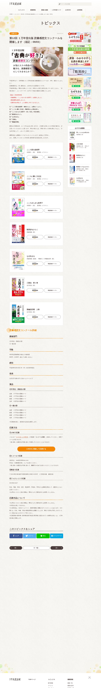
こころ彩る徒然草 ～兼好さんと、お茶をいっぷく (26, 106)
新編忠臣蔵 (15, 122)
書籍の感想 (44, 10)
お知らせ (14, 33)
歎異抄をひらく (16, 114)
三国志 (14, 119)
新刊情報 (50, 683)
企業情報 (79, 10)
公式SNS (68, 10)
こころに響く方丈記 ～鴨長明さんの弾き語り (25, 109)
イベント (50, 685)
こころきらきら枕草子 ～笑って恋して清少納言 (25, 111)
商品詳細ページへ (52, 157)
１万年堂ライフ (56, 10)
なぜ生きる (15, 117)
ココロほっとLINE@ (22, 437)
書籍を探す (71, 685)
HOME (10, 14)
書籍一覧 (70, 683)
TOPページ (32, 679)
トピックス (21, 10)
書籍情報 (33, 10)
